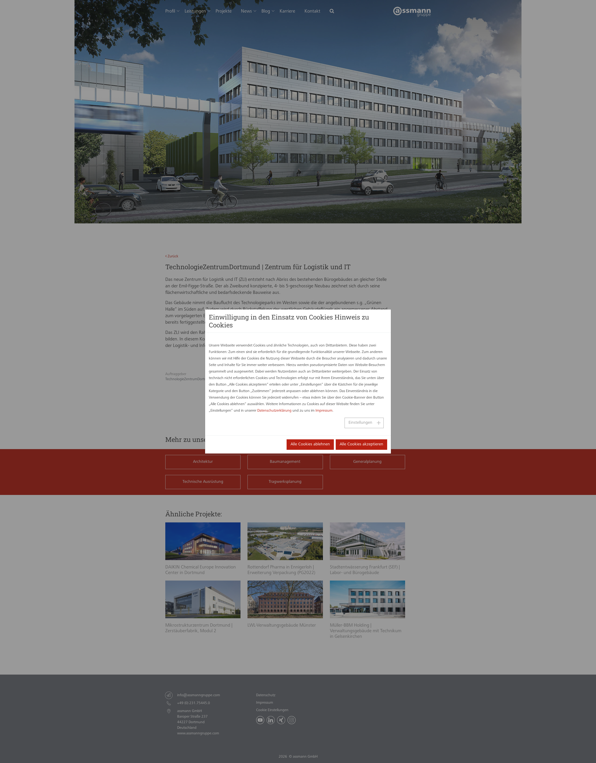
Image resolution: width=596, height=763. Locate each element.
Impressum (323, 411)
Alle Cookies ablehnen (310, 444)
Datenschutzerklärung (274, 411)
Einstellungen (360, 423)
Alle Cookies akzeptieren (361, 444)
